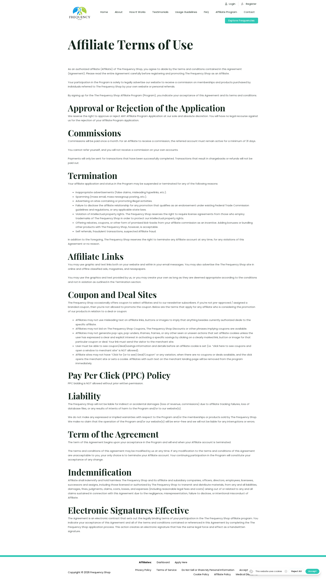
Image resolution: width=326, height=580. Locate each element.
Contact (249, 12)
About (119, 12)
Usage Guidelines (186, 12)
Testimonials (160, 12)
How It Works (137, 12)
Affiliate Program (226, 12)
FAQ (206, 12)
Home (104, 12)
